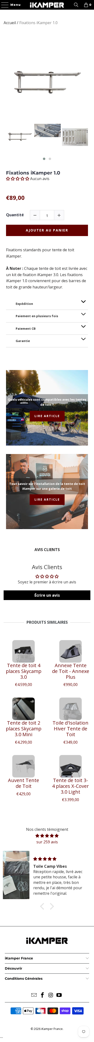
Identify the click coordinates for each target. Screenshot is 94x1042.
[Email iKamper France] (34, 995)
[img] (47, 836)
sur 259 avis (47, 842)
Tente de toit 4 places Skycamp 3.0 (23, 671)
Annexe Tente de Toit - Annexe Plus (70, 671)
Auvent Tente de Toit (23, 783)
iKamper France (52, 1029)
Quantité (15, 215)
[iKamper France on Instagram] (51, 995)
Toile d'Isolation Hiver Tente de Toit (70, 728)
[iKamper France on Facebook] (42, 995)
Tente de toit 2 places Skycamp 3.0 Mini (23, 728)
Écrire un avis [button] (47, 595)
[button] (44, 158)
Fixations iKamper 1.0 (33, 173)
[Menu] (2, 5)
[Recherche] (76, 5)
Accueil (10, 22)
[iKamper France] (47, 5)
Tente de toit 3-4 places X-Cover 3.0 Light (70, 786)
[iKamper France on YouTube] (59, 995)
